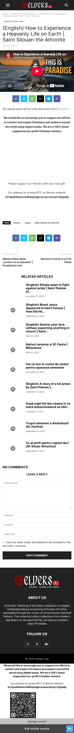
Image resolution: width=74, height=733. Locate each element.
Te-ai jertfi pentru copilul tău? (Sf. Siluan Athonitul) (47, 444)
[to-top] (69, 727)
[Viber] (57, 98)
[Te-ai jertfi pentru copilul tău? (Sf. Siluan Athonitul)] (13, 449)
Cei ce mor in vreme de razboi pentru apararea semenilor (47, 365)
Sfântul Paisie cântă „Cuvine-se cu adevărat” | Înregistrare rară (18, 262)
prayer (28, 223)
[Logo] (37, 587)
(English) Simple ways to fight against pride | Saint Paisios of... (47, 288)
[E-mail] (40, 98)
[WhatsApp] (32, 98)
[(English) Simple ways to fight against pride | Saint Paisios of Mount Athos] (13, 290)
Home (5, 14)
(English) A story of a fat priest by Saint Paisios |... (48, 385)
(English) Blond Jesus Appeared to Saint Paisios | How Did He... (45, 308)
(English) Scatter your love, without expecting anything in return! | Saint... (48, 328)
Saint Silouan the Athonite (47, 223)
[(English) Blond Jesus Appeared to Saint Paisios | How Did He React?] (13, 310)
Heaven (16, 223)
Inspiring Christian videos (24, 14)
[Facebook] (15, 98)
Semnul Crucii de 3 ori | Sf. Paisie (56, 260)
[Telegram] (48, 98)
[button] (8, 5)
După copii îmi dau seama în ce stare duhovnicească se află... (48, 405)
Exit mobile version (37, 728)
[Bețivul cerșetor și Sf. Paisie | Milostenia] (13, 350)
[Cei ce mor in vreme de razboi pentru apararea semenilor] (13, 370)
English (64, 109)
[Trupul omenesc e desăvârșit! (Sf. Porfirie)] (13, 429)
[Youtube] (46, 644)
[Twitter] (24, 98)
